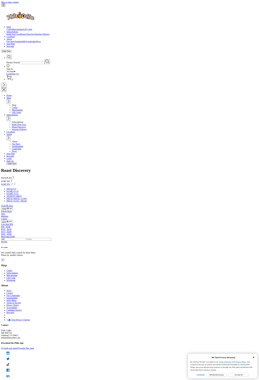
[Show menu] (3, 5)
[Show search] (9, 57)
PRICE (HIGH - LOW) (16, 198)
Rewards (10, 46)
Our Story (10, 41)
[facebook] (129, 370)
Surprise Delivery (42, 34)
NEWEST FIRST (14, 196)
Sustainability (20, 41)
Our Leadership (13, 295)
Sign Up (15, 74)
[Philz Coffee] (20, 22)
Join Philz (10, 44)
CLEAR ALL (7, 205)
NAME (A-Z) (12, 191)
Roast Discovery (28, 34)
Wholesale (10, 280)
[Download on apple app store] (9, 348)
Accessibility (11, 308)
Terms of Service (13, 303)
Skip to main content (10, 2)
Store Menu (11, 300)
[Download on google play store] (25, 348)
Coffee (9, 29)
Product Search (12, 62)
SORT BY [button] (6, 184)
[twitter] (129, 359)
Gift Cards (27, 29)
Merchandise (17, 29)
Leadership (31, 41)
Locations (10, 36)
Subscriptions (12, 32)
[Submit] (47, 61)
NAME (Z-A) (12, 194)
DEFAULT (11, 189)
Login (9, 74)
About (9, 39)
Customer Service (14, 310)
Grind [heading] (4, 209)
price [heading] (4, 222)
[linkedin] (129, 376)
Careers (9, 293)
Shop (8, 27)
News (38, 41)
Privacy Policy (12, 305)
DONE (4, 242)
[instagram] (129, 353)
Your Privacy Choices (20, 320)
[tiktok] (129, 365)
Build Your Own (13, 34)
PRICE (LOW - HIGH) (16, 201)
